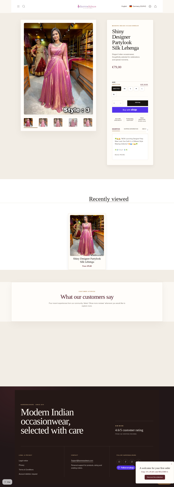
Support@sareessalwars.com (82, 460)
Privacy (21, 465)
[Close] (171, 464)
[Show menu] (18, 6)
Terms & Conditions (26, 469)
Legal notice (23, 460)
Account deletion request (28, 474)
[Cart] (155, 6)
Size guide (144, 84)
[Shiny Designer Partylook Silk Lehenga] (87, 235)
